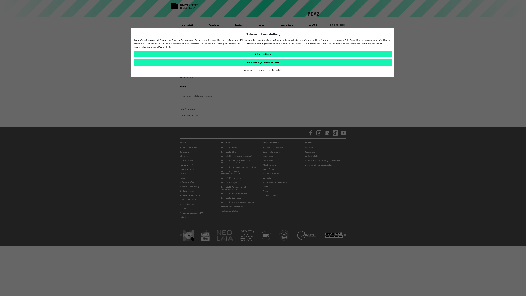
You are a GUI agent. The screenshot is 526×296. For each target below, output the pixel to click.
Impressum (249, 70)
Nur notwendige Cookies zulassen (263, 62)
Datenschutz (261, 70)
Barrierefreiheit (275, 70)
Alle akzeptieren (263, 54)
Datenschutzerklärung (254, 43)
